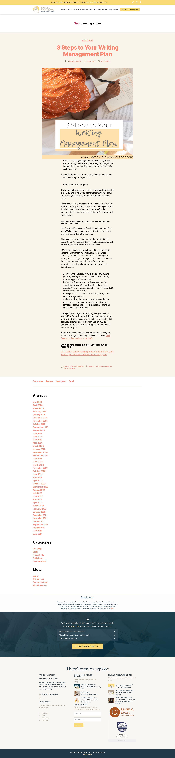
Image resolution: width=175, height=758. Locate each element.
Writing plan (71, 368)
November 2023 (40, 468)
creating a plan (68, 366)
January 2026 (39, 415)
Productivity (87, 40)
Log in (35, 576)
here (112, 608)
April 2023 (37, 480)
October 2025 (39, 424)
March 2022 (38, 506)
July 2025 (37, 433)
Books (91, 9)
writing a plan (78, 366)
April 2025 (37, 443)
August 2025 (39, 430)
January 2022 (39, 512)
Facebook (38, 381)
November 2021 (40, 518)
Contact (115, 9)
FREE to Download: (88, 685)
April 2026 (37, 405)
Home (63, 9)
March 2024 (38, 465)
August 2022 (39, 490)
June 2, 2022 (90, 61)
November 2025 (40, 421)
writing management (91, 366)
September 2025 (40, 427)
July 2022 (37, 493)
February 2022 (39, 509)
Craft (35, 552)
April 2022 (37, 502)
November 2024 (40, 452)
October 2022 (39, 484)
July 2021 (37, 531)
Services (74, 9)
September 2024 (40, 455)
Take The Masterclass (123, 697)
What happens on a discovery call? (72, 631)
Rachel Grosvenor (75, 61)
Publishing (37, 558)
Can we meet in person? (68, 639)
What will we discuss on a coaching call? (74, 635)
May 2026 (37, 402)
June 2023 (38, 474)
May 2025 (37, 440)
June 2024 (38, 462)
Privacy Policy (87, 754)
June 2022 (38, 496)
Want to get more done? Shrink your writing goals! (84, 354)
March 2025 (38, 446)
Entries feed (38, 579)
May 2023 (37, 477)
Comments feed (40, 582)
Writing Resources (102, 9)
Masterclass (84, 9)
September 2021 (40, 524)
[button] (87, 631)
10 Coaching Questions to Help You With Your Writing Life (87, 352)
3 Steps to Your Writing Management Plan (87, 51)
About (68, 9)
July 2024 (37, 458)
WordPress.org (40, 585)
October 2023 (39, 471)
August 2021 (39, 528)
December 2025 (40, 418)
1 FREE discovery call (89, 698)
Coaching (37, 549)
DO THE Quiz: (85, 692)
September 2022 (40, 487)
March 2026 (38, 408)
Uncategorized (39, 561)
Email (71, 381)
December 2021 (40, 515)
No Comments (105, 61)
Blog (110, 9)
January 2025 (39, 449)
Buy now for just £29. (124, 691)
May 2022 (37, 499)
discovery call (74, 626)
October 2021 (39, 521)
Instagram (61, 381)
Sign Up (79, 725)
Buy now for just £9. (124, 685)
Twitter (49, 381)
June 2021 (37, 534)
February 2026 (39, 411)
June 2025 (38, 436)
